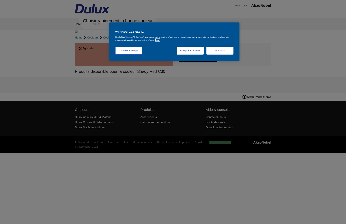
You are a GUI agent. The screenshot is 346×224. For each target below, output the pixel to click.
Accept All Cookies (190, 51)
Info (157, 40)
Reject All (220, 51)
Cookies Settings (129, 51)
